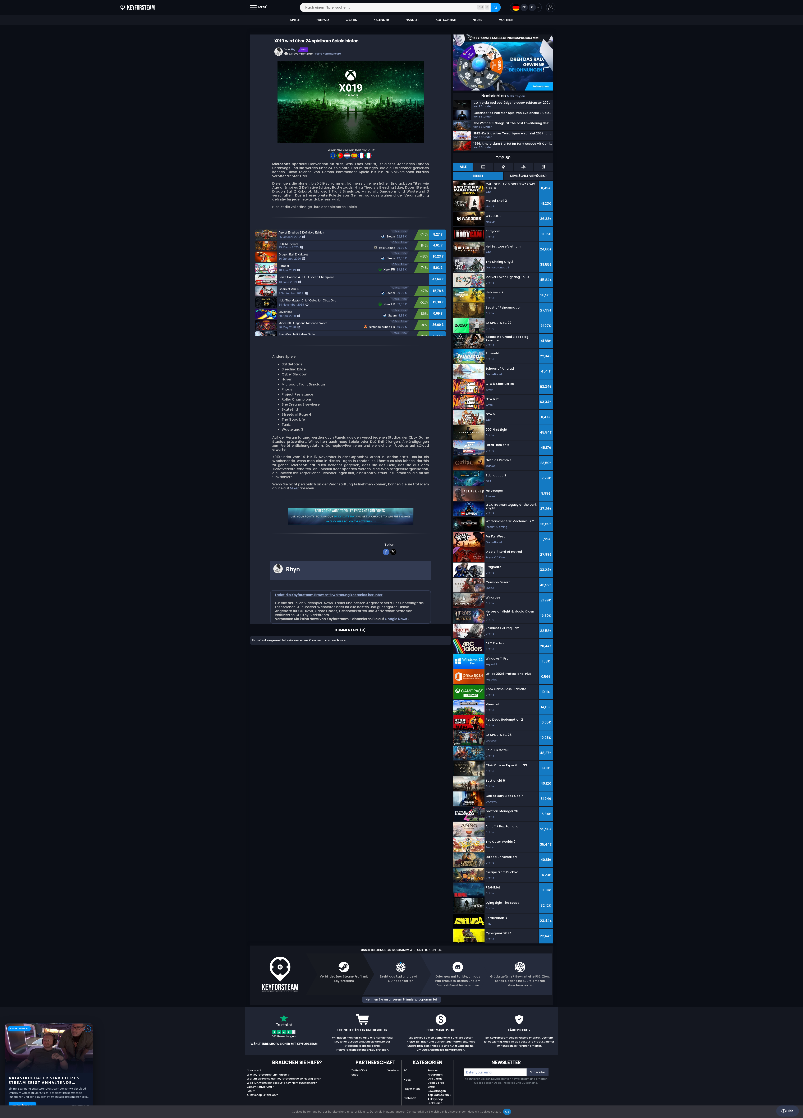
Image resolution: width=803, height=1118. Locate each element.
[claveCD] (354, 154)
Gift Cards (435, 1079)
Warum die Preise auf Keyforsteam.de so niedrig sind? (284, 1079)
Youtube (393, 1070)
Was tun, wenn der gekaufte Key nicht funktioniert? (282, 1083)
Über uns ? (254, 1070)
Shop (354, 1075)
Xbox (407, 1080)
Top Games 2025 (439, 1095)
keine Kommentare (328, 54)
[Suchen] (496, 7)
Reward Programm (435, 1072)
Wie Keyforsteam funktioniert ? (268, 1075)
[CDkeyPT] (340, 154)
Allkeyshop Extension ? (262, 1095)
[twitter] (393, 551)
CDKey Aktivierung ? (260, 1087)
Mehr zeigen (516, 96)
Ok (507, 1111)
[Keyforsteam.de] (137, 7)
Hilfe (789, 1111)
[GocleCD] (361, 154)
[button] (550, 7)
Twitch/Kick (359, 1070)
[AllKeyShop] (333, 154)
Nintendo (410, 1098)
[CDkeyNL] (347, 154)
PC (406, 1070)
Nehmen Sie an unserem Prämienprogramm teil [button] (401, 999)
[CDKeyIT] (368, 154)
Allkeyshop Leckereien (435, 1101)
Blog (303, 49)
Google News (396, 618)
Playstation (412, 1089)
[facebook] (386, 551)
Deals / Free (436, 1083)
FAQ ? (251, 1091)
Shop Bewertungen (437, 1089)
